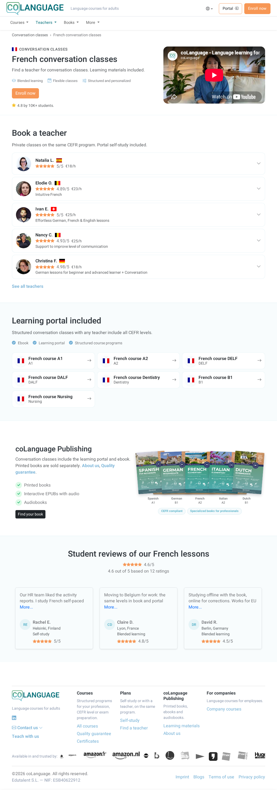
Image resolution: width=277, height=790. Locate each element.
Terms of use (221, 777)
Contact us (27, 728)
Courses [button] (17, 22)
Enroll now (257, 8)
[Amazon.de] (72, 755)
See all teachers (27, 286)
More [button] (91, 22)
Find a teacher (134, 728)
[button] (209, 9)
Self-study (130, 720)
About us (90, 465)
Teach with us (25, 736)
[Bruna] (157, 755)
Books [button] (69, 22)
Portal (228, 8)
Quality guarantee (94, 733)
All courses (87, 726)
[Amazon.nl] (126, 755)
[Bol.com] (146, 755)
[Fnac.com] (242, 755)
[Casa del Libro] (170, 755)
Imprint (182, 777)
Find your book (30, 514)
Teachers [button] (44, 22)
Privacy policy (252, 777)
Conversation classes (30, 35)
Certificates (88, 741)
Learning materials (181, 726)
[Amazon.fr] (94, 755)
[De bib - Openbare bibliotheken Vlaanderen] (185, 755)
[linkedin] (14, 718)
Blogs (198, 777)
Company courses (224, 709)
